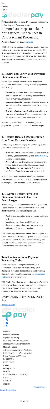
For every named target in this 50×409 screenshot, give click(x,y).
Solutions (7, 331)
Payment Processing (11, 338)
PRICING (7, 371)
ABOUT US (8, 378)
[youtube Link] (7, 323)
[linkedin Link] (6, 326)
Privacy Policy (9, 368)
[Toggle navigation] (44, 15)
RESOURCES (9, 362)
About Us (7, 381)
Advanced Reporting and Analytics (17, 350)
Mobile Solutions (10, 347)
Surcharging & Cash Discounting (16, 344)
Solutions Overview (11, 334)
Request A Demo (8, 305)
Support (5, 7)
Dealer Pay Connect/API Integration (17, 353)
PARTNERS (8, 359)
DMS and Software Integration (15, 341)
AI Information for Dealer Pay (16, 374)
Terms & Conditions (8, 390)
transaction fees (41, 156)
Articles (29, 42)
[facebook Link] (7, 320)
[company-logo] (23, 14)
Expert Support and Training (14, 356)
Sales (4, 3)
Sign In (4, 10)
